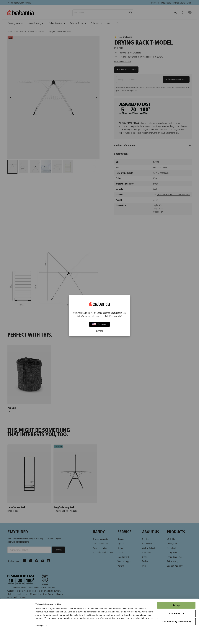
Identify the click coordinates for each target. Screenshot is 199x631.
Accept (176, 605)
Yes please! (102, 324)
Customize (174, 613)
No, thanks (99, 331)
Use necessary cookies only (176, 621)
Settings (39, 626)
